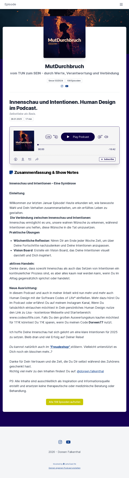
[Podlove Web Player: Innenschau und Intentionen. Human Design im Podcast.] (64, 145)
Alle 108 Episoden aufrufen (64, 401)
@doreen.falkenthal (90, 371)
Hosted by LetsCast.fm (64, 464)
